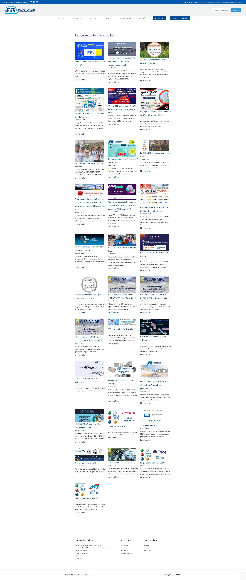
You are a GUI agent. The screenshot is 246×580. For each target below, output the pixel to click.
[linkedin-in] (37, 2)
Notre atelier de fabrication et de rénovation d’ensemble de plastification (154, 385)
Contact (146, 548)
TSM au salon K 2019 (149, 425)
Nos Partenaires (126, 553)
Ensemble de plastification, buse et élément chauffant (92, 548)
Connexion (186, 2)
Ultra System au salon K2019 (120, 462)
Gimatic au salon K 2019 (118, 426)
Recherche (236, 10)
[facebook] (34, 2)
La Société (124, 545)
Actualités (124, 548)
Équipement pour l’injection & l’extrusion (88, 545)
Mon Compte (148, 550)
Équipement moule (81, 550)
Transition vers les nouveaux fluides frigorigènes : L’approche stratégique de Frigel (123, 61)
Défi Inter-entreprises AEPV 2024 (89, 163)
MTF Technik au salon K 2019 (88, 498)
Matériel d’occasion (82, 556)
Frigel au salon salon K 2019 (152, 463)
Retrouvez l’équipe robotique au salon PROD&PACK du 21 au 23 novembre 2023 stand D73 (122, 205)
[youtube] (31, 2)
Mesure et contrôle (82, 553)
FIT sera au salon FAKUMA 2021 (122, 329)
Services (146, 545)
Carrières (124, 550)
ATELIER (78, 558)
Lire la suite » (80, 79)
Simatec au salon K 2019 (85, 463)
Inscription (194, 2)
